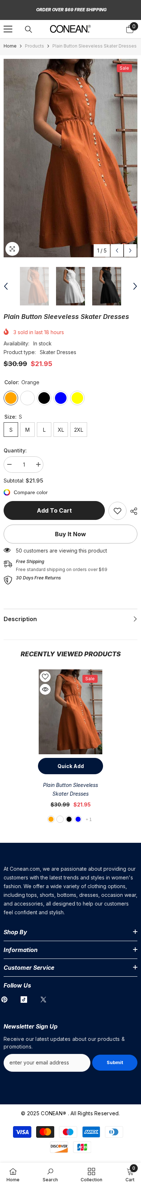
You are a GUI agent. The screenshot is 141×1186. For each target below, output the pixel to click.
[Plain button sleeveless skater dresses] (70, 711)
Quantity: (15, 450)
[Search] (28, 29)
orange (51, 819)
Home (10, 46)
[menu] (8, 29)
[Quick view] (45, 689)
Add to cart (54, 510)
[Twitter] (43, 999)
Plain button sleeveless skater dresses (70, 789)
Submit (115, 1062)
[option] (70, 158)
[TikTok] (23, 999)
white (60, 819)
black (69, 819)
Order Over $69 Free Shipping (71, 9)
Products (34, 46)
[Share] (132, 511)
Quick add (70, 766)
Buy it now (70, 534)
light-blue (78, 819)
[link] (117, 511)
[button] (117, 250)
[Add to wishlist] (45, 676)
